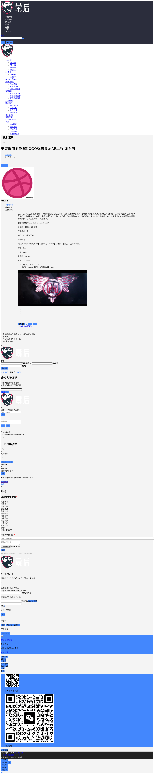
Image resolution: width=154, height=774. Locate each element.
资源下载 (9, 17)
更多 (7, 122)
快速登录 (5, 368)
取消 (3, 392)
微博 (3, 625)
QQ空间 (16, 625)
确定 (3, 484)
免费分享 (9, 20)
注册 (19, 372)
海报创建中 (5, 633)
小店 (7, 24)
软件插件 (9, 103)
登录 (3, 42)
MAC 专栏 (9, 82)
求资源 (8, 22)
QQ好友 (9, 625)
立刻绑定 (4, 482)
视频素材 (9, 91)
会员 (8, 31)
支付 (3, 473)
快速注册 (10, 42)
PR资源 (8, 72)
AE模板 (8, 155)
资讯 (7, 27)
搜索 (3, 414)
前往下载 (5, 165)
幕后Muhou (18, 753)
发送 (7, 392)
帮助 (7, 29)
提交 (3, 550)
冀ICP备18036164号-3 (11, 755)
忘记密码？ (5, 372)
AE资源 (8, 60)
